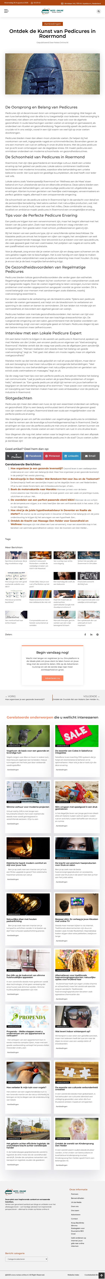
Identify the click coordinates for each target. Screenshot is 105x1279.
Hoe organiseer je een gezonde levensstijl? (37, 468)
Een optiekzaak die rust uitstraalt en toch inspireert (87, 622)
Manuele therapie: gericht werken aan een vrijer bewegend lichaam (64, 622)
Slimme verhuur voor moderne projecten (28, 807)
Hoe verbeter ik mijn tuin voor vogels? (26, 1087)
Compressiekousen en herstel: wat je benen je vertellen (38, 622)
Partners (74, 1194)
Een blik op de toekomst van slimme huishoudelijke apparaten (26, 976)
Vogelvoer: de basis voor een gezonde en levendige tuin (28, 751)
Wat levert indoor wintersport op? (72, 1031)
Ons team (75, 1210)
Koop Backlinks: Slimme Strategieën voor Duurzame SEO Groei (78, 1228)
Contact (74, 1219)
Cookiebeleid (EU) (92, 1275)
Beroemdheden (77, 1198)
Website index (73, 1275)
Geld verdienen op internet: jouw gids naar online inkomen (78, 1242)
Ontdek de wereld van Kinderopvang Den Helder (74, 1144)
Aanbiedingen (52, 23)
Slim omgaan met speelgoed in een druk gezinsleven (76, 808)
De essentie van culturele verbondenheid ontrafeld (76, 1088)
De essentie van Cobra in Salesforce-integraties (74, 751)
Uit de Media (76, 1202)
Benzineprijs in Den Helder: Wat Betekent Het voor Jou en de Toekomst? (55, 479)
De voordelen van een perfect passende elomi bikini (43, 499)
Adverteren (75, 1215)
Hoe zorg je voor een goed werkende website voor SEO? (16, 584)
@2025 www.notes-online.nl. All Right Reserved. (25, 1275)
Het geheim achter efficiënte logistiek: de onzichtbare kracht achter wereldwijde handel (28, 1145)
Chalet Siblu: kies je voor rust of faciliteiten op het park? (39, 584)
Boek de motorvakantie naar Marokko (33, 489)
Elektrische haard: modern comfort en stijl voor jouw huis (26, 864)
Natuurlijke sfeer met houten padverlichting (22, 920)
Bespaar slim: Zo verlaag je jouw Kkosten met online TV (76, 920)
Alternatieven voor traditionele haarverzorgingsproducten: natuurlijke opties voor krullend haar (75, 977)
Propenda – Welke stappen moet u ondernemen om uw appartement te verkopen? (26, 1033)
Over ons (74, 1206)
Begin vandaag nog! (52, 652)
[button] (6, 11)
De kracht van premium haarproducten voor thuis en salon (75, 864)
